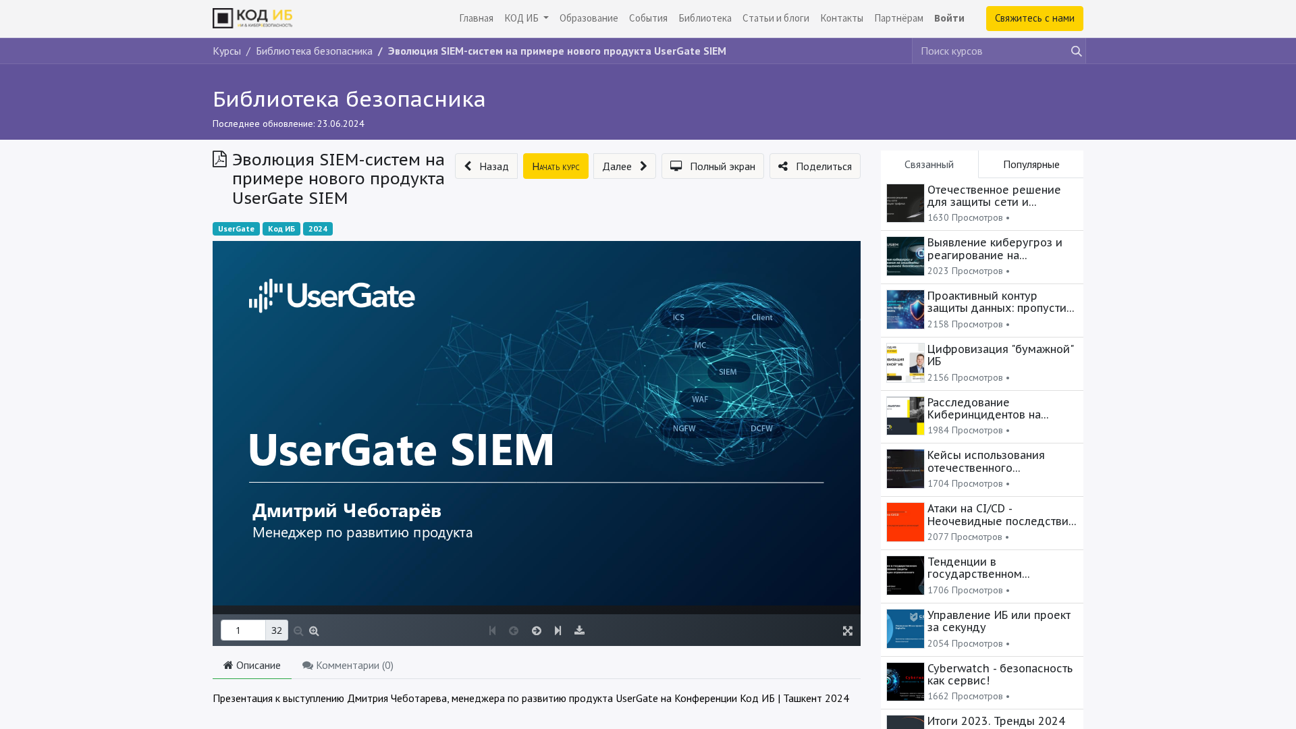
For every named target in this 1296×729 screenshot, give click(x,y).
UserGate (236, 228)
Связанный (929, 164)
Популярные (1031, 164)
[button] (486, 166)
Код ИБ (281, 228)
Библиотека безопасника (349, 98)
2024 (317, 228)
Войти (949, 17)
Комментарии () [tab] (353, 665)
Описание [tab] (257, 665)
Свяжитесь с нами (1035, 17)
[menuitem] (476, 18)
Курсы (227, 50)
